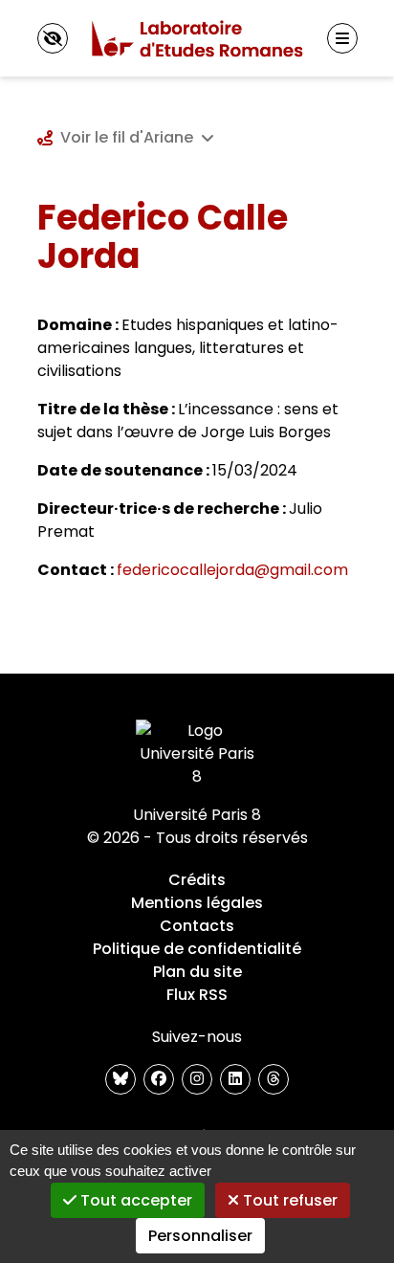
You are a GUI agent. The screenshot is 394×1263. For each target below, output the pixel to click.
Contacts (197, 926)
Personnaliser (200, 1236)
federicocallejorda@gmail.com (232, 570)
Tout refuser (288, 1200)
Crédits (197, 880)
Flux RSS (197, 995)
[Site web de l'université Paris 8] (197, 754)
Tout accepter (134, 1200)
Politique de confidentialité (197, 949)
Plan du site (197, 972)
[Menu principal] (342, 38)
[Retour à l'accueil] (197, 38)
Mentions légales (197, 903)
